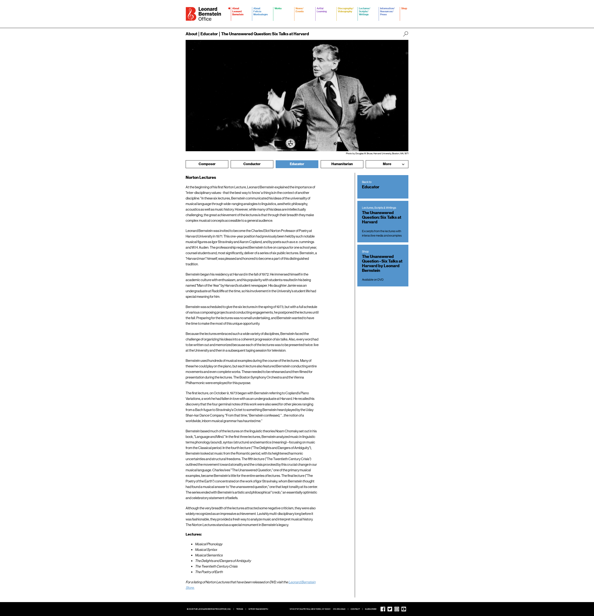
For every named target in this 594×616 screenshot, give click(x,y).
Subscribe (371, 609)
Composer (207, 164)
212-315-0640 (339, 609)
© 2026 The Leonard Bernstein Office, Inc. (209, 609)
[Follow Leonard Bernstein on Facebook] (383, 609)
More (387, 164)
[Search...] (405, 34)
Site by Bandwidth (258, 609)
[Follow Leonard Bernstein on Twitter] (389, 609)
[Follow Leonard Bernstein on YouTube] (403, 609)
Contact (355, 609)
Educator (209, 33)
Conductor (252, 164)
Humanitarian (342, 164)
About (191, 33)
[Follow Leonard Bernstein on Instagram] (396, 609)
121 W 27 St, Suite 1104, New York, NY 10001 (310, 609)
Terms (239, 609)
